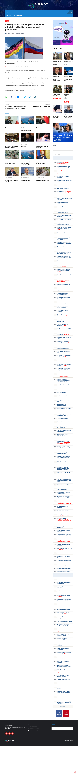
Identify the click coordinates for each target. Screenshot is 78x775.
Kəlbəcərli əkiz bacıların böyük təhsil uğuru (64, 474)
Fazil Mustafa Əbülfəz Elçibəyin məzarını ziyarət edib (68, 117)
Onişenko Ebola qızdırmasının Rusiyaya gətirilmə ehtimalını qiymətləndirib (63, 457)
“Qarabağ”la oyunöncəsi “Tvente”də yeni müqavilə (62, 565)
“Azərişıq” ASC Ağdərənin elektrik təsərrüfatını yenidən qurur (64, 409)
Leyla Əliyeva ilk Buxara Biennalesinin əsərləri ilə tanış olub (64, 605)
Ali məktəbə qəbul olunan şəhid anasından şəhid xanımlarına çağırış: (63, 442)
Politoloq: (64, 280)
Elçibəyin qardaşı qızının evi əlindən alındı (63, 613)
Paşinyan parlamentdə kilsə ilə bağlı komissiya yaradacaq (42, 163)
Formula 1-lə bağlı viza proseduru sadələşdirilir (64, 334)
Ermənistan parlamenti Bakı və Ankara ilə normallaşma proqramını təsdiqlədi (12, 146)
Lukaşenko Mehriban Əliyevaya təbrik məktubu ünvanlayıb (63, 212)
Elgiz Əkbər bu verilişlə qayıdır (63, 188)
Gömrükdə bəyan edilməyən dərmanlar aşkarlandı (63, 676)
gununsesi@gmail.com (34, 728)
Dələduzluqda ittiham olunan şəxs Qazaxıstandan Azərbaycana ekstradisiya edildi (64, 238)
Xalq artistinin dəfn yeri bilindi (63, 609)
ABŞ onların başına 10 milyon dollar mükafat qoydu (64, 527)
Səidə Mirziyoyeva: (64, 192)
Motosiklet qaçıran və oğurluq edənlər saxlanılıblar (63, 307)
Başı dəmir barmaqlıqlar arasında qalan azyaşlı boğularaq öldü (64, 497)
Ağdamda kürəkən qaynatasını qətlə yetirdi (63, 545)
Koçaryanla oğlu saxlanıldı (62, 510)
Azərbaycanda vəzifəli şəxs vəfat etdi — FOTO (64, 401)
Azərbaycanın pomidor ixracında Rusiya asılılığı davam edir (64, 415)
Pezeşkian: (7, 127)
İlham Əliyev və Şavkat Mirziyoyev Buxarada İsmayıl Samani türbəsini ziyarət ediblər (64, 702)
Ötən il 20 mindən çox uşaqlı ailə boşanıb (64, 385)
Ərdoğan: (38, 127)
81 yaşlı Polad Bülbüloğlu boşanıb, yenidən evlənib (64, 356)
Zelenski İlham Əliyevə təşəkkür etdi (63, 352)
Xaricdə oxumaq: (63, 261)
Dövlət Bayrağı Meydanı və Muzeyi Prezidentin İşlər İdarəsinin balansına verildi (64, 320)
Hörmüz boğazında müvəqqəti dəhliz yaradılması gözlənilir (26, 129)
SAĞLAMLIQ (11, 15)
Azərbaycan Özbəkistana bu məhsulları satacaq (63, 683)
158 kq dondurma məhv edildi (63, 389)
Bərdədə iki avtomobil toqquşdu (64, 596)
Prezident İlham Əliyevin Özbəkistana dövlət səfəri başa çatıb (63, 639)
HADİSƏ (7, 15)
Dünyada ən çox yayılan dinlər (63, 571)
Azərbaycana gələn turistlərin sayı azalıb (63, 531)
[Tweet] (26, 97)
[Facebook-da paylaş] (12, 97)
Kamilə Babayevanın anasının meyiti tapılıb (68, 63)
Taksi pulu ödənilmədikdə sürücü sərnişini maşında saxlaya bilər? (64, 535)
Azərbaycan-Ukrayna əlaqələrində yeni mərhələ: (68, 98)
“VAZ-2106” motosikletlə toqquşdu (64, 549)
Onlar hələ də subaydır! (63, 540)
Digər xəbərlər (62, 706)
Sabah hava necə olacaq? (62, 418)
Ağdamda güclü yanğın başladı (63, 679)
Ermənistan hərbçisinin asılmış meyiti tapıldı (63, 247)
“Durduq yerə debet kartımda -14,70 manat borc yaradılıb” (63, 375)
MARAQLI (20, 15)
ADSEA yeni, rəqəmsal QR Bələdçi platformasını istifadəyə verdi (64, 348)
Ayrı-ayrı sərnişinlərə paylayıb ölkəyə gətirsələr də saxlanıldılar (64, 243)
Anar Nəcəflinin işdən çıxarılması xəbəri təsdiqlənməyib (56, 79)
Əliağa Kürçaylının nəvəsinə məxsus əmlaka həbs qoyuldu (63, 224)
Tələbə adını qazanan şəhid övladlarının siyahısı (62, 453)
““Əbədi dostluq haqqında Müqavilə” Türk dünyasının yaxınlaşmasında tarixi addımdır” (64, 435)
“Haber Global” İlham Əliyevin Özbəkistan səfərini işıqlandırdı (64, 630)
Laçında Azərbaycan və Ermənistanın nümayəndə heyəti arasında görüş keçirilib (63, 380)
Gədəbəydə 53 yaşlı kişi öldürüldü (64, 219)
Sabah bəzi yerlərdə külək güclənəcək (62, 311)
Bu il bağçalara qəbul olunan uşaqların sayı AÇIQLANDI (63, 625)
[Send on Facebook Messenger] (20, 97)
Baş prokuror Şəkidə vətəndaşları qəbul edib (64, 365)
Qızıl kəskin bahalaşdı (61, 392)
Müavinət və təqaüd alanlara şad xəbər (64, 338)
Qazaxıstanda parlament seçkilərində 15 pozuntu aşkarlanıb (42, 146)
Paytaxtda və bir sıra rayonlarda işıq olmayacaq (64, 583)
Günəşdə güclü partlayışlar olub (63, 284)
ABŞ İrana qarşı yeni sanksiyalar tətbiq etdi (64, 591)
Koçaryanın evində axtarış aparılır (64, 568)
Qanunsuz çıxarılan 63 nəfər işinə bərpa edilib (57, 116)
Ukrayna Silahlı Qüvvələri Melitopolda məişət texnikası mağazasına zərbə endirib (63, 468)
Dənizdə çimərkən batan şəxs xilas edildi (64, 181)
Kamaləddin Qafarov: (64, 520)
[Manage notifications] (75, 772)
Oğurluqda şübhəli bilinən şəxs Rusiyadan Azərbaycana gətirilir (64, 666)
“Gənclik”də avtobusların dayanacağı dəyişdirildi (62, 294)
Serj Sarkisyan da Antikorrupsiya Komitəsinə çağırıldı (11, 180)
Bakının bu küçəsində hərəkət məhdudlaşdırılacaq (63, 635)
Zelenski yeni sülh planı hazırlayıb (64, 560)
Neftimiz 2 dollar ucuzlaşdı (62, 552)
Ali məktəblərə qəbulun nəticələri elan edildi (64, 662)
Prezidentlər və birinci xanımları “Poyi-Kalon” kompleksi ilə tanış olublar (63, 692)
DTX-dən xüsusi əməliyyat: (57, 97)
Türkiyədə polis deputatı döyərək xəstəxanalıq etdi (64, 431)
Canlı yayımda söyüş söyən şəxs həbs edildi (64, 587)
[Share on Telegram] (30, 97)
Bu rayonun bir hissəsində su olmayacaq (63, 645)
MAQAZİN (16, 15)
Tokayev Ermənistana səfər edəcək (64, 621)
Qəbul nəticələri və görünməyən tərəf (63, 557)
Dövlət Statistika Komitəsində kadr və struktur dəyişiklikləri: (64, 671)
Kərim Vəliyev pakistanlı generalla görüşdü (64, 275)
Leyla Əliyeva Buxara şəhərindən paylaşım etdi (64, 653)
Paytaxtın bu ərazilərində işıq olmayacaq (63, 177)
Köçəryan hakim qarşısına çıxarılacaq (62, 203)
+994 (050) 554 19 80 (34, 726)
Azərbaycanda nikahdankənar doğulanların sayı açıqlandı (63, 302)
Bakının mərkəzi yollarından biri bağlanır (63, 688)
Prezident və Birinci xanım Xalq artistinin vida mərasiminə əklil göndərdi (63, 447)
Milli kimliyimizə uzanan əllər (63, 515)
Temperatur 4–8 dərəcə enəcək (64, 360)
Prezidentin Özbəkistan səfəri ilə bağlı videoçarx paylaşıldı (64, 600)
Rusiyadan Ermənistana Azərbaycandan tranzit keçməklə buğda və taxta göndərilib (64, 252)
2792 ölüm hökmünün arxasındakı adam (64, 266)
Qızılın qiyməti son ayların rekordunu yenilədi (62, 427)
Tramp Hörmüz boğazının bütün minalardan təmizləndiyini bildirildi (27, 163)
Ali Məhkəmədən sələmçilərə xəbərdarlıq (63, 507)
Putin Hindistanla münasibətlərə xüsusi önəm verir (63, 493)
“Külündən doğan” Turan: (64, 502)
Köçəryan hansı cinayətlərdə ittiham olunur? (63, 315)
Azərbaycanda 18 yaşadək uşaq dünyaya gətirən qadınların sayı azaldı (63, 369)
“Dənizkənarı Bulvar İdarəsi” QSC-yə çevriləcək (64, 329)
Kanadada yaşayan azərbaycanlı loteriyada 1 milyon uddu (68, 78)
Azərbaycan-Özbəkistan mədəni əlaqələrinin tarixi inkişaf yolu (64, 228)
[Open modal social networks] (35, 97)
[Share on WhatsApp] (7, 97)
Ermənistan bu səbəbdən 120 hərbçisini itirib (63, 697)
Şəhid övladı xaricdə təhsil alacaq (64, 184)
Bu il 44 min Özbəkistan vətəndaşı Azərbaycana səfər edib (64, 617)
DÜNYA (7, 21)
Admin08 (12, 33)
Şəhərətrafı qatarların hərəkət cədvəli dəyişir (63, 657)
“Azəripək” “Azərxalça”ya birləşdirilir (62, 325)
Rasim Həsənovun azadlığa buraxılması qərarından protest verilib (63, 289)
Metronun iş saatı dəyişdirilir (63, 484)
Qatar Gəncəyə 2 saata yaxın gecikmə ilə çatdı (63, 342)
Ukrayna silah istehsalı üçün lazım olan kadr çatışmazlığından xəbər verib (64, 480)
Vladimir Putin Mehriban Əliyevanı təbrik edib (64, 216)
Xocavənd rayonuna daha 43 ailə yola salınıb (64, 422)
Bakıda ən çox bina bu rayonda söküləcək (57, 63)
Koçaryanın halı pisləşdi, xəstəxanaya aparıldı (62, 405)
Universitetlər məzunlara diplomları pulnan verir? (62, 489)
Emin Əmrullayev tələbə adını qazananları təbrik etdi (63, 233)
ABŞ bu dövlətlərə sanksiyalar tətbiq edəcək (63, 649)
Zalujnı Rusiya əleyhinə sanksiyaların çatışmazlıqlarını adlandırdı (63, 463)
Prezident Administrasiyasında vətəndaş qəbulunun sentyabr (63, 270)
